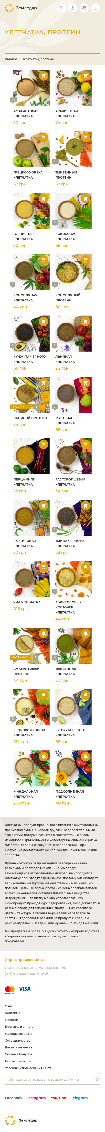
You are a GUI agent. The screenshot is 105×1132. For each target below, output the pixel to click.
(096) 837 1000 (15, 974)
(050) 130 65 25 (38, 974)
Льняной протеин (30, 418)
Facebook (13, 1098)
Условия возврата (18, 1034)
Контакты (12, 1013)
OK (97, 1079)
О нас (9, 1006)
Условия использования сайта (28, 1068)
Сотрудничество (18, 1040)
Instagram (36, 1098)
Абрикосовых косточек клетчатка (68, 607)
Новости (11, 1020)
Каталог (11, 59)
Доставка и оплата (19, 1026)
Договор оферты (18, 1061)
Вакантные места (18, 1047)
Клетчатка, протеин (38, 59)
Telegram (79, 1098)
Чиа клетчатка (27, 602)
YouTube (58, 1098)
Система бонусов (18, 1054)
